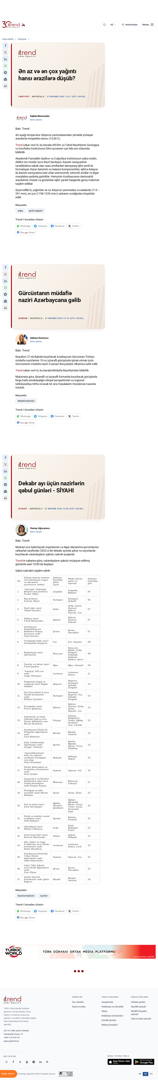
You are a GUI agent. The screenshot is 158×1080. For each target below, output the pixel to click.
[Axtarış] (104, 25)
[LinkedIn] (40, 1062)
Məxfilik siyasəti (138, 1006)
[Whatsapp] (6, 1062)
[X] (20, 1062)
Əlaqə (104, 1011)
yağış (20, 210)
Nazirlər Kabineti (26, 896)
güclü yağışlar (36, 210)
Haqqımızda (107, 1002)
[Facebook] (13, 1062)
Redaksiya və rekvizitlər (113, 1006)
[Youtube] (27, 1062)
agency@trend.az (11, 1041)
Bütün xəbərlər (36, 120)
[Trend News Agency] (12, 1000)
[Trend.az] (13, 24)
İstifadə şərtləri (138, 1002)
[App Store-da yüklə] (120, 1062)
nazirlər (44, 896)
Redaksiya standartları (112, 1015)
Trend (19, 145)
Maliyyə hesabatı (110, 1025)
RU (151, 1074)
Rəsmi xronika (78, 1006)
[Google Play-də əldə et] (143, 1062)
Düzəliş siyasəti (109, 1020)
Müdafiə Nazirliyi (26, 401)
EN (140, 1074)
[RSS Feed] (47, 1062)
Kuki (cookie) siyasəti (141, 1018)
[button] (5, 46)
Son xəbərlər (78, 1002)
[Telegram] (33, 1062)
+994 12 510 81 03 (12, 1037)
